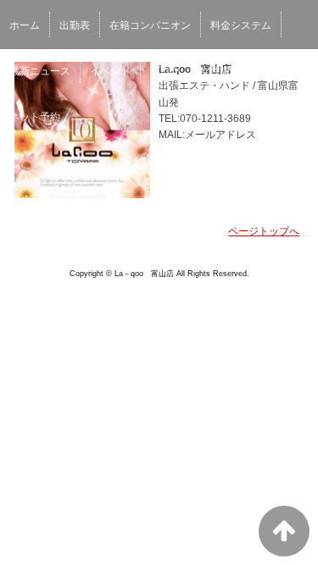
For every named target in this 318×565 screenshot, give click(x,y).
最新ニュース (39, 71)
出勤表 (74, 25)
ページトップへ (263, 231)
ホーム (24, 25)
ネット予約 (34, 117)
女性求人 (220, 71)
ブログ (165, 71)
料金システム (240, 25)
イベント (110, 71)
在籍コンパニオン (150, 25)
